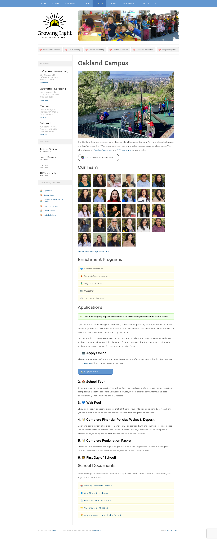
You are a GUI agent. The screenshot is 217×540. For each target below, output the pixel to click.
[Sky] (84, 239)
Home (43, 3)
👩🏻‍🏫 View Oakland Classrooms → (98, 157)
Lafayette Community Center (53, 200)
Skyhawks (48, 191)
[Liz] (143, 210)
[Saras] (158, 225)
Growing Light (57, 530)
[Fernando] (128, 195)
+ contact (44, 83)
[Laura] (99, 210)
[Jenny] (158, 195)
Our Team (113, 3)
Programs (85, 3)
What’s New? (128, 3)
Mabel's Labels (50, 215)
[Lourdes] (158, 210)
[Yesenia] (128, 239)
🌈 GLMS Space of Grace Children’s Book (100, 515)
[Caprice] (114, 180)
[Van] (114, 239)
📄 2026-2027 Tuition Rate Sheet (96, 500)
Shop (157, 3)
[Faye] (99, 195)
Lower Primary (48, 157)
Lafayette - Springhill (53, 88)
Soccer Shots (49, 195)
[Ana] (84, 180)
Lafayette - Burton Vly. (54, 71)
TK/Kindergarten (49, 173)
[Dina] (158, 180)
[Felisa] (114, 195)
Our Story (55, 3)
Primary (44, 165)
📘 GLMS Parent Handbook (94, 493)
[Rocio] (143, 225)
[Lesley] (128, 210)
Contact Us (144, 3)
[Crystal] (128, 180)
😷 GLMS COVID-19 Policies (94, 508)
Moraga (44, 106)
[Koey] (84, 210)
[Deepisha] (143, 180)
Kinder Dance (49, 210)
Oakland (45, 123)
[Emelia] (84, 195)
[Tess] (99, 239)
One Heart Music (51, 206)
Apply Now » (91, 371)
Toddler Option (48, 149)
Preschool (107, 150)
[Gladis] (143, 195)
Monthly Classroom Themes (98, 485)
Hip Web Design (173, 530)
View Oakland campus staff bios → (94, 251)
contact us (85, 363)
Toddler (97, 150)
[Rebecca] (114, 225)
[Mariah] (84, 225)
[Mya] (99, 225)
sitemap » (97, 530)
